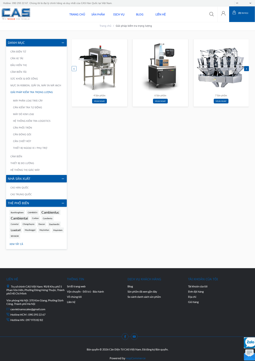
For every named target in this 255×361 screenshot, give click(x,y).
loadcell (16, 230)
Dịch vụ (119, 14)
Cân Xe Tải (16, 58)
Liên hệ (160, 14)
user (223, 14)
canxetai (15, 224)
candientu (47, 218)
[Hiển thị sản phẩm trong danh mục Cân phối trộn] (221, 67)
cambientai (19, 218)
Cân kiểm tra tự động (27, 107)
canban (35, 218)
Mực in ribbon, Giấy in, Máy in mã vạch (35, 85)
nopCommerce (136, 358)
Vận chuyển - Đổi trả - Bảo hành (85, 291)
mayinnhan (44, 230)
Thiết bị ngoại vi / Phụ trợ (30, 147)
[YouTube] (135, 337)
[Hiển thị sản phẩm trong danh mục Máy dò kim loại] (99, 67)
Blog (139, 14)
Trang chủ (77, 14)
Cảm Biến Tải (18, 71)
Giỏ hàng (193, 301)
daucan (42, 224)
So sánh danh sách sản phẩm (144, 296)
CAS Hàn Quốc (19, 187)
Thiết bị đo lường (22, 163)
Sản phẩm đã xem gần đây (142, 291)
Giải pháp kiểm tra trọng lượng (31, 92)
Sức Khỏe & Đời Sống (24, 78)
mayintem (57, 230)
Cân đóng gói (22, 134)
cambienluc (50, 212)
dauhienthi (54, 224)
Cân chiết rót (22, 141)
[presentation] (74, 68)
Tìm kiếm (51, 14)
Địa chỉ (192, 296)
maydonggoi (30, 230)
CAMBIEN (32, 212)
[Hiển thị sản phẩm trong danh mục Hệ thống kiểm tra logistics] (160, 67)
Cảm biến (16, 156)
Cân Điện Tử (18, 51)
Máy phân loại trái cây (28, 100)
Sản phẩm (98, 14)
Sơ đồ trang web (76, 286)
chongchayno (28, 224)
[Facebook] (126, 337)
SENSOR (15, 236)
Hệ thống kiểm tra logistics (31, 120)
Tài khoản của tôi (197, 286)
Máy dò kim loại (23, 114)
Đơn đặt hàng (196, 291)
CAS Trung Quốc (21, 194)
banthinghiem (17, 212)
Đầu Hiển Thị (18, 65)
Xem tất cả (16, 244)
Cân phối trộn (22, 127)
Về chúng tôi (74, 296)
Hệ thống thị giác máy (25, 169)
